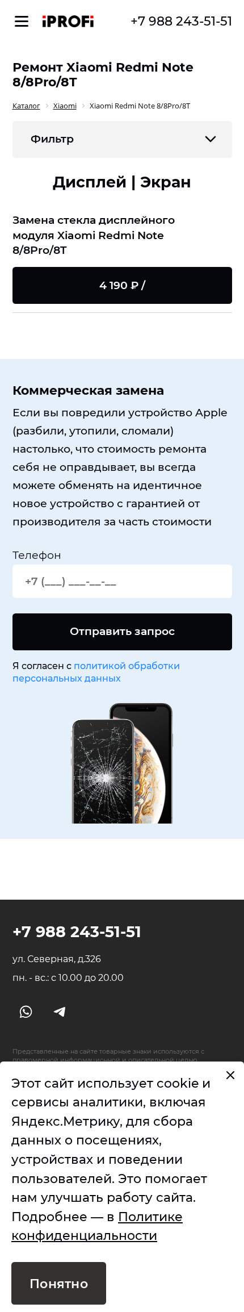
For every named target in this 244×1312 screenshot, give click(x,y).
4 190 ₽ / (122, 285)
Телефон (36, 555)
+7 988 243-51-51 (181, 21)
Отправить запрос (122, 631)
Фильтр (52, 138)
